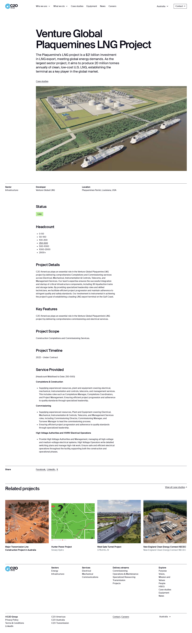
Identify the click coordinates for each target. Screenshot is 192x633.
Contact (179, 6)
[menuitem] (43, 6)
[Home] (11, 6)
